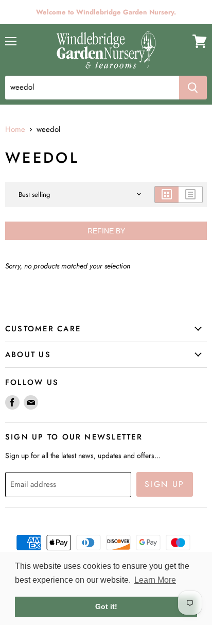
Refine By (106, 231)
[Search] (193, 87)
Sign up (165, 484)
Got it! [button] (106, 606)
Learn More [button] (155, 580)
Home (15, 129)
